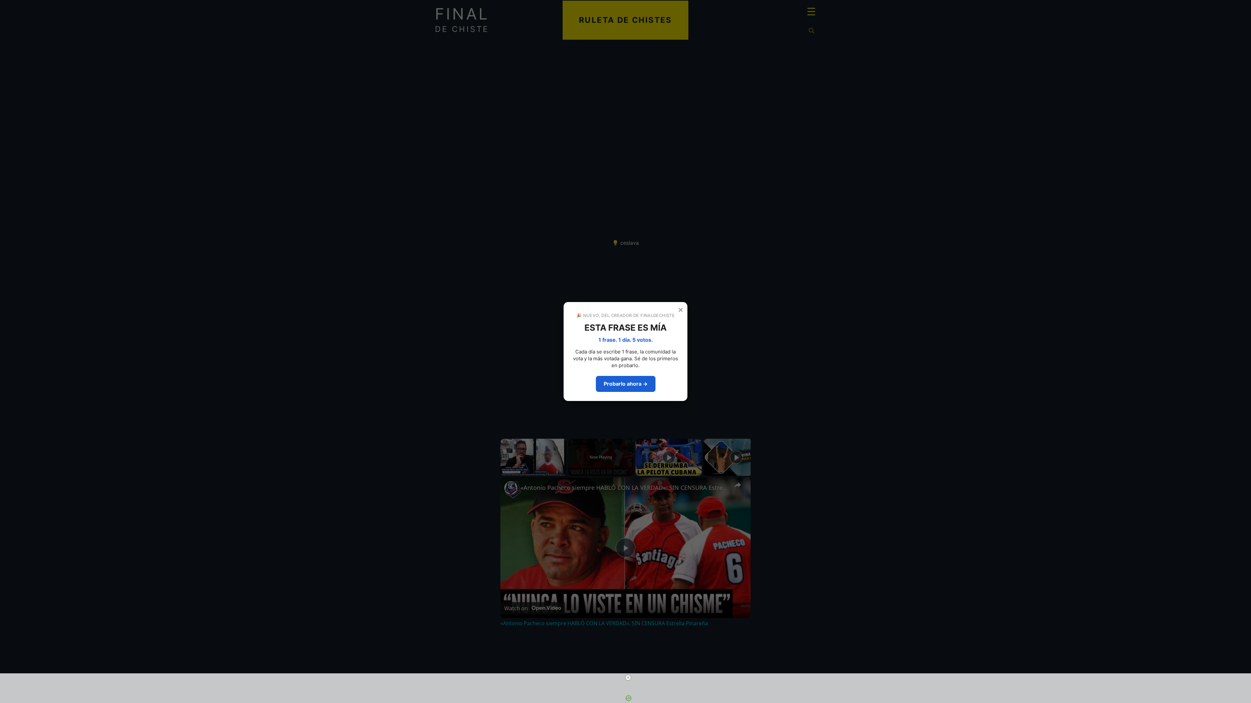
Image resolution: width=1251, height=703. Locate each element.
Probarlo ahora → (626, 383)
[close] (628, 678)
